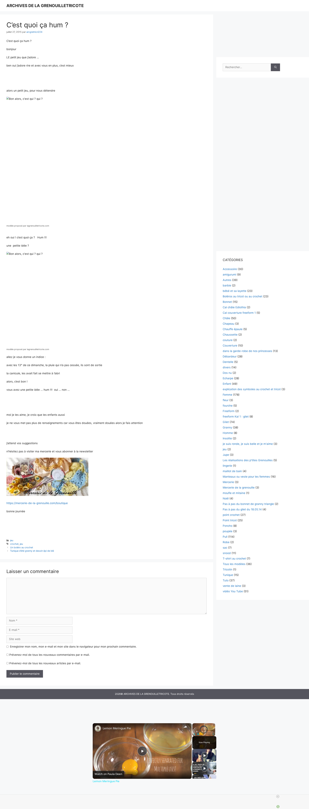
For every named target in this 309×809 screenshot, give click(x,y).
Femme (227, 394)
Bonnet (227, 301)
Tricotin (227, 569)
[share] (185, 727)
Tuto (226, 580)
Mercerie (228, 482)
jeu (11, 540)
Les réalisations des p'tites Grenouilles (248, 460)
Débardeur (230, 356)
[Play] (194, 734)
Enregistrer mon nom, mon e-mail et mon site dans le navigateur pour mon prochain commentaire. (73, 646)
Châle (226, 318)
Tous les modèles (234, 564)
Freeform (228, 411)
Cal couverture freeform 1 (239, 312)
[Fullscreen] (213, 734)
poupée (227, 531)
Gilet (226, 422)
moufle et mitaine (234, 493)
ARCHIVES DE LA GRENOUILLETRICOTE (45, 5)
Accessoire (230, 269)
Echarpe (228, 378)
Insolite (227, 438)
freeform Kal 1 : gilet (236, 416)
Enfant (227, 383)
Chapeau (228, 323)
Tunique (228, 575)
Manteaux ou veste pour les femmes (246, 476)
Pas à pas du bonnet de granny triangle (248, 504)
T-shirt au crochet (234, 558)
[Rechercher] (275, 67)
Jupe (226, 454)
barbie (227, 285)
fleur (226, 400)
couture (228, 340)
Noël (226, 498)
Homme (228, 433)
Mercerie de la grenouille (239, 487)
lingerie (227, 465)
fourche (228, 405)
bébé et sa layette (234, 291)
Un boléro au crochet (21, 547)
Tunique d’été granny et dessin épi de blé (32, 550)
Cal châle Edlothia (234, 307)
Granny (227, 427)
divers (227, 367)
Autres (227, 280)
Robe (226, 542)
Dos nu (227, 372)
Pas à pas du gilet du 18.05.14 (242, 509)
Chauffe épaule (233, 329)
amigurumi (229, 274)
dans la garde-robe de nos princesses (247, 351)
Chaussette (230, 334)
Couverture (230, 345)
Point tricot (230, 520)
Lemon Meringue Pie (117, 728)
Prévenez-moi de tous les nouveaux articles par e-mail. (45, 663)
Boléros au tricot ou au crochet (242, 296)
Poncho (227, 525)
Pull (225, 536)
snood (227, 553)
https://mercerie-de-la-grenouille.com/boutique (37, 503)
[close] (277, 796)
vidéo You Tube (233, 591)
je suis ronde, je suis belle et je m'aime (248, 443)
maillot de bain (232, 471)
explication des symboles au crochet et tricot (252, 389)
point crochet (231, 514)
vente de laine (232, 585)
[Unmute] (198, 734)
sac (225, 547)
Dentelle (228, 362)
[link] (98, 728)
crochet (14, 543)
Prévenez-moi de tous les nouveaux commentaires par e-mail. (49, 654)
